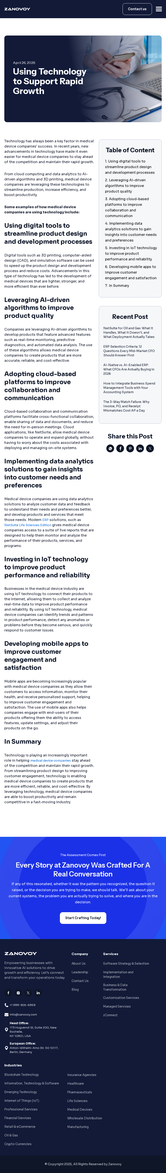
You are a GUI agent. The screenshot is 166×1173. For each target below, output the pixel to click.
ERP (45, 520)
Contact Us (80, 981)
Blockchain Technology (21, 1075)
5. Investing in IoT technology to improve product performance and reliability (131, 253)
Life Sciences (77, 1101)
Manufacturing (78, 1127)
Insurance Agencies (81, 1075)
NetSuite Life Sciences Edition (27, 525)
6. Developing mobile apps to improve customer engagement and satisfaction (131, 272)
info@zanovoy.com (23, 1014)
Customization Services (121, 998)
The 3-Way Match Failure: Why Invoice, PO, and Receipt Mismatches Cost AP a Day (126, 406)
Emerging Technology (20, 1092)
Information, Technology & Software (31, 1083)
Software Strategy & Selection (126, 963)
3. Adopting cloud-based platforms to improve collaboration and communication (127, 207)
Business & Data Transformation (115, 987)
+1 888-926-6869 (22, 1005)
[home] (18, 9)
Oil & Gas (11, 1135)
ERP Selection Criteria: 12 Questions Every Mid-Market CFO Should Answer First (129, 351)
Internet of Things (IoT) (21, 1101)
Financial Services (17, 1118)
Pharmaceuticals (79, 1092)
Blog (75, 989)
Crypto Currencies (18, 1144)
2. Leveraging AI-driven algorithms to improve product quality (125, 186)
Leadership (80, 972)
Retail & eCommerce (19, 1127)
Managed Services (117, 1006)
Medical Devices (79, 1109)
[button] (159, 9)
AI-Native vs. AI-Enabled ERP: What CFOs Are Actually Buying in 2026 (128, 369)
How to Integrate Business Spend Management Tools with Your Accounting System (129, 387)
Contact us (137, 9)
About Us (79, 963)
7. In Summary (117, 285)
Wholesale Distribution (84, 1118)
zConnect (110, 1015)
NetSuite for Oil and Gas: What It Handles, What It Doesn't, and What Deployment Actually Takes (129, 332)
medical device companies (50, 761)
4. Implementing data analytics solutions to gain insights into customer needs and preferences (131, 232)
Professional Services (21, 1109)
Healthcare (75, 1083)
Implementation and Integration (118, 974)
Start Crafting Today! (83, 918)
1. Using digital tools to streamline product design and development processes (130, 167)
